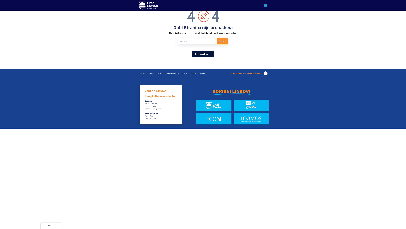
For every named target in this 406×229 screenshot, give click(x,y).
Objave (184, 73)
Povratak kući (201, 54)
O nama (193, 73)
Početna (143, 73)
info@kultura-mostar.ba (160, 96)
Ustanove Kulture (172, 73)
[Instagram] (265, 73)
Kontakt (202, 73)
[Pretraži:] (197, 41)
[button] (266, 4)
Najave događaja (156, 73)
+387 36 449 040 (155, 91)
